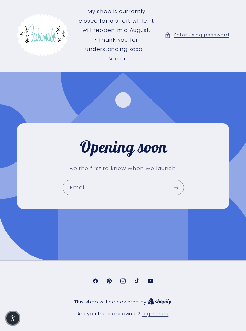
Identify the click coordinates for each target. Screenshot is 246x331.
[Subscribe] (175, 187)
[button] (197, 35)
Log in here (155, 314)
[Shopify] (160, 302)
